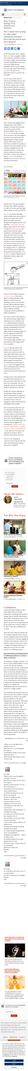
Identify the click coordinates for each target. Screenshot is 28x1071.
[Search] (24, 14)
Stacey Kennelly (10, 578)
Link (24, 763)
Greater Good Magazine (14, 10)
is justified (7, 70)
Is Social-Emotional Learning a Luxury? (13, 596)
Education (8, 17)
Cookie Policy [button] (6, 1054)
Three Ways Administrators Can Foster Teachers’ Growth (13, 556)
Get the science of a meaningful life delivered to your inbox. (15, 1006)
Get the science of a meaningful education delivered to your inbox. (10, 475)
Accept (14, 1060)
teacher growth (16, 229)
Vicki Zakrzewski (10, 44)
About (5, 1037)
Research (6, 214)
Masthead (13, 1037)
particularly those (16, 224)
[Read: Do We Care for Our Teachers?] (15, 526)
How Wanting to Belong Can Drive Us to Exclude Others (14, 938)
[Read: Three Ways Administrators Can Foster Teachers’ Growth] (15, 547)
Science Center (13, 2)
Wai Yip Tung (9, 738)
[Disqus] (15, 907)
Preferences (14, 1067)
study (5, 323)
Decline (14, 1064)
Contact (22, 1037)
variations (12, 156)
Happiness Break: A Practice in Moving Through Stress (12, 970)
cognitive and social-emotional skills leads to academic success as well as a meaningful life (15, 426)
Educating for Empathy (11, 576)
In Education (8, 4)
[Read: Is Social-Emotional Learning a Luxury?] (15, 587)
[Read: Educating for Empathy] (15, 568)
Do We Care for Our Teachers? (13, 534)
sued (9, 56)
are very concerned (10, 296)
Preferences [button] (14, 1056)
